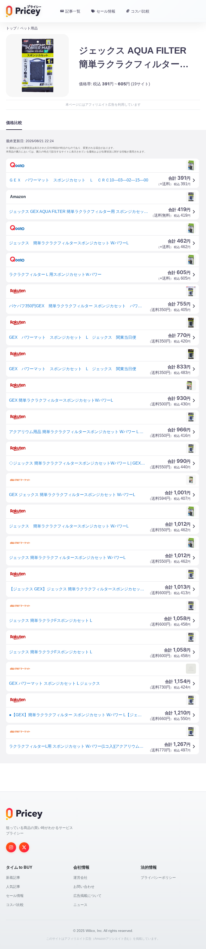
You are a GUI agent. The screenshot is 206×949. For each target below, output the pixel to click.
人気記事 (13, 887)
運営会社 (80, 878)
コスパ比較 (15, 905)
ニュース (80, 905)
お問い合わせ (83, 887)
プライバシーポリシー (158, 878)
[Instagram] (11, 847)
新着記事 (13, 878)
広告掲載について (87, 896)
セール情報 (15, 896)
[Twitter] (24, 847)
